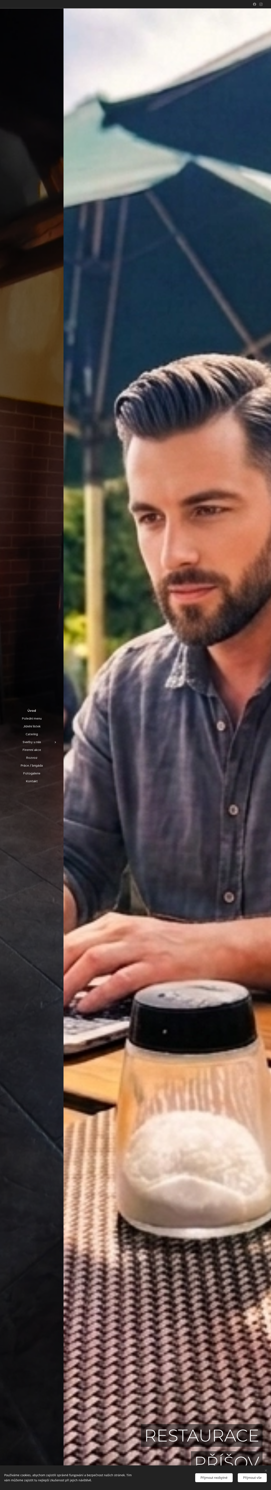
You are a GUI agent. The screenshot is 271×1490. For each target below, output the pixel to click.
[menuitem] (31, 710)
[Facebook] (254, 4)
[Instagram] (261, 4)
